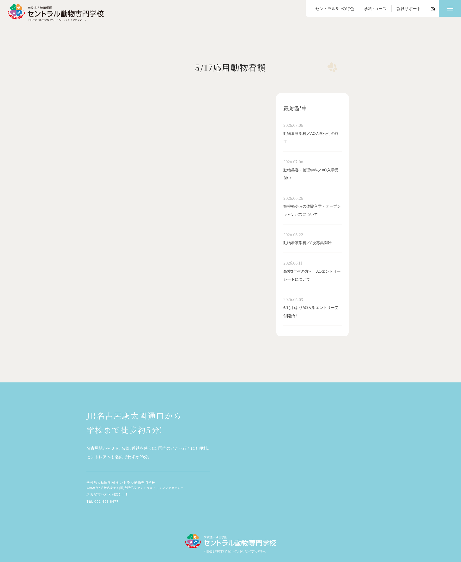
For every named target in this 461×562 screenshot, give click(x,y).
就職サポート (408, 8)
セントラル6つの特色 (334, 8)
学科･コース (375, 8)
